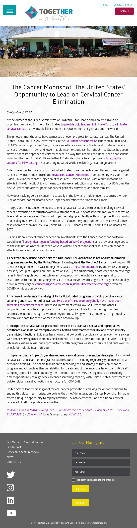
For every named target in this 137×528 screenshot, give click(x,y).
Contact (118, 4)
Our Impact (14, 447)
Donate (124, 11)
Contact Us (14, 462)
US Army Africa (36, 414)
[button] (80, 488)
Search (128, 4)
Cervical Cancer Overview (23, 452)
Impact (106, 4)
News (10, 457)
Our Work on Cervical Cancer (25, 442)
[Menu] (9, 10)
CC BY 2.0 (75, 414)
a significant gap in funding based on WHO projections (60, 241)
